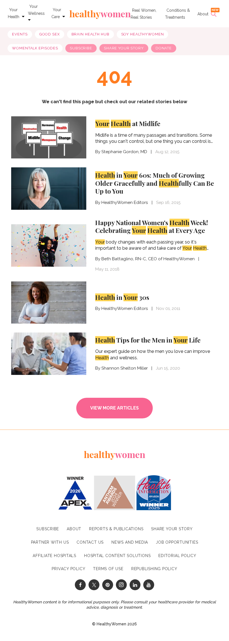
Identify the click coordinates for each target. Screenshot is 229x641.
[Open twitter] (94, 584)
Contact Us (90, 542)
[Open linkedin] (135, 584)
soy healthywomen (142, 34)
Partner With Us (50, 542)
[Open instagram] (121, 584)
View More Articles (114, 408)
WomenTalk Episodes (35, 48)
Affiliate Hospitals (54, 555)
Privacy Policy (68, 569)
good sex (49, 34)
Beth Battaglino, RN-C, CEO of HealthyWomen (148, 258)
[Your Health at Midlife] (48, 137)
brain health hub (90, 34)
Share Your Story (124, 48)
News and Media (129, 542)
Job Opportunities (177, 542)
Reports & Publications (116, 529)
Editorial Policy (177, 555)
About (202, 14)
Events (19, 34)
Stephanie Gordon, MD (124, 151)
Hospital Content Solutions (117, 555)
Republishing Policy (154, 569)
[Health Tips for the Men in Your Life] (48, 353)
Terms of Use (108, 569)
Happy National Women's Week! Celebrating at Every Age (151, 226)
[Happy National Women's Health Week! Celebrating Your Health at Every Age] (48, 245)
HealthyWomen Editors (124, 202)
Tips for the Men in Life (148, 340)
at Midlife (127, 123)
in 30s (122, 297)
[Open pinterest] (107, 584)
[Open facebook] (80, 584)
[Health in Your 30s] (48, 302)
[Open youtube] (148, 584)
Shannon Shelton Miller (124, 368)
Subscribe (81, 48)
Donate (164, 48)
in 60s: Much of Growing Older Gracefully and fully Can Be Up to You (154, 183)
